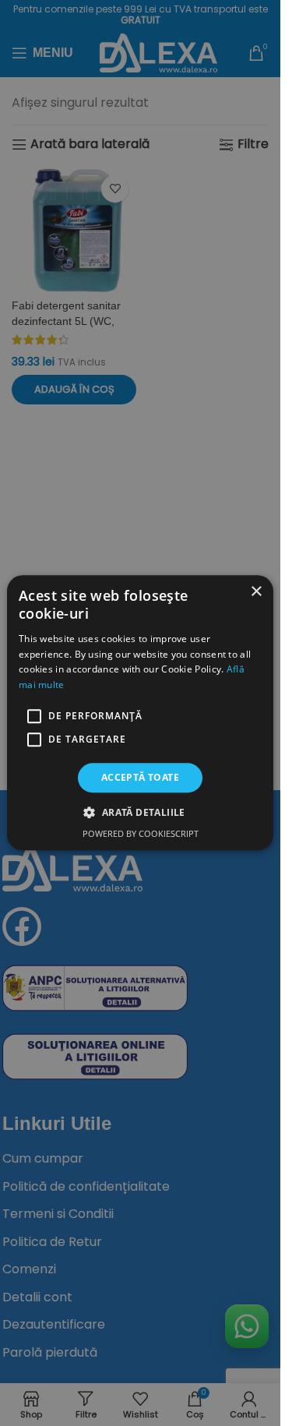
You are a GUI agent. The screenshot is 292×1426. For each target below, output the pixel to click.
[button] (140, 813)
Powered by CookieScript (141, 834)
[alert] (140, 713)
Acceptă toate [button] (140, 777)
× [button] (256, 592)
